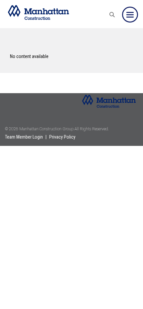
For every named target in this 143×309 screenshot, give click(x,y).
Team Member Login (24, 137)
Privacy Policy (62, 137)
